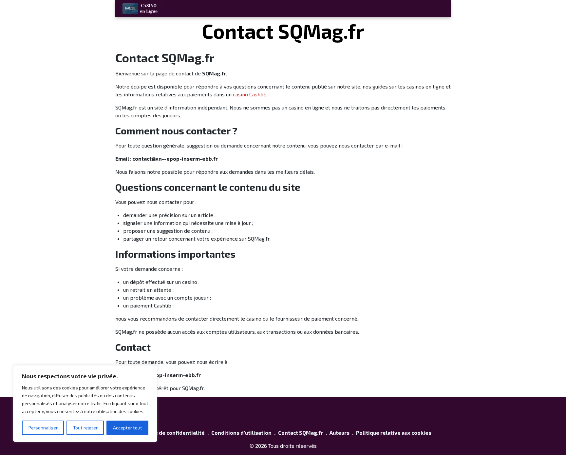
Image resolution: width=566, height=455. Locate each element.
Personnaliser (43, 427)
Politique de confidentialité (170, 432)
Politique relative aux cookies (393, 432)
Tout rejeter (85, 427)
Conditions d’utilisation (241, 432)
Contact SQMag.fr (300, 432)
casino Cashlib (250, 94)
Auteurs (339, 432)
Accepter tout (127, 427)
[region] (85, 403)
